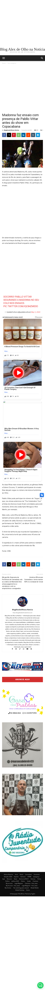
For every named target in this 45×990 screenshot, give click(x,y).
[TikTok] (21, 649)
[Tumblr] (33, 135)
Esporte (16, 877)
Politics (23, 881)
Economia (37, 874)
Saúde (29, 881)
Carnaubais (28, 874)
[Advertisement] (22, 23)
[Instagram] (17, 649)
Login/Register (19, 883)
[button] (42, 58)
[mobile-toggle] (3, 58)
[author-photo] (22, 607)
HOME (29, 877)
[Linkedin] (23, 135)
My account (9, 883)
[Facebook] (4, 135)
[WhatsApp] (19, 135)
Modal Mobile (35, 888)
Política (7, 881)
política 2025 (15, 881)
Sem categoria (12, 63)
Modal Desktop (19, 890)
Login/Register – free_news (29, 886)
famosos (23, 877)
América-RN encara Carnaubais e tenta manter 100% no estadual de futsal (33, 579)
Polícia (39, 879)
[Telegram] (38, 135)
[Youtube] (28, 649)
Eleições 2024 (8, 877)
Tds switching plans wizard (21, 888)
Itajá (3, 879)
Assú (16, 874)
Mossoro (9, 879)
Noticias (33, 879)
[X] (9, 135)
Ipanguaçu (36, 877)
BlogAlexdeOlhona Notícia (11, 130)
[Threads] (32, 649)
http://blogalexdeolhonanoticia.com (22, 612)
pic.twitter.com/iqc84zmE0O (20, 306)
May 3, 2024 (35, 312)
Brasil (21, 874)
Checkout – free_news (31, 883)
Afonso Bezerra (8, 874)
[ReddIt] (28, 135)
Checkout (35, 881)
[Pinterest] (14, 135)
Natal (15, 879)
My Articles (8, 888)
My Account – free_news (13, 886)
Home (4, 63)
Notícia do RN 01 (24, 879)
